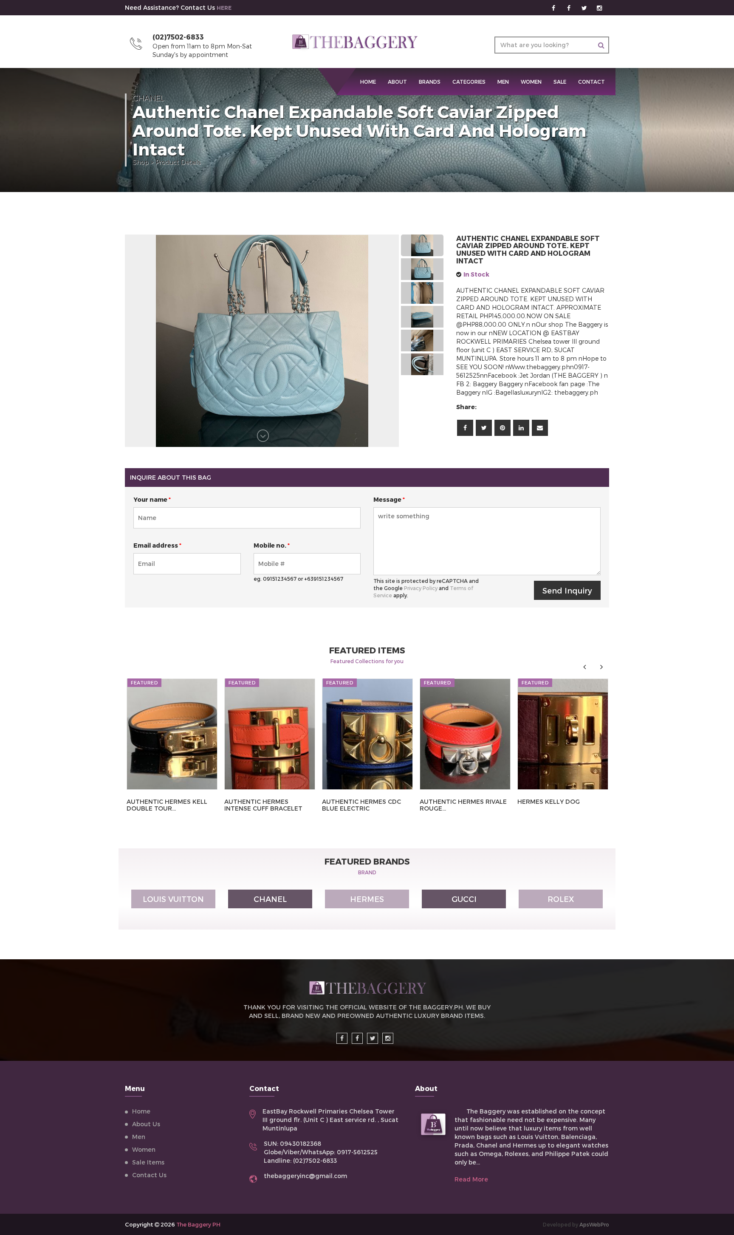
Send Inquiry (567, 590)
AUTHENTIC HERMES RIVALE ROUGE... (463, 804)
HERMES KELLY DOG (548, 801)
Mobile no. (272, 545)
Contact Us (149, 1174)
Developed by (576, 1224)
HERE (224, 8)
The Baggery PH (198, 1224)
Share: (466, 406)
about (397, 82)
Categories (469, 82)
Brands (429, 82)
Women (531, 82)
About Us (146, 1124)
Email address (157, 545)
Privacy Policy (421, 588)
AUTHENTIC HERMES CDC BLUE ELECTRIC (361, 804)
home (368, 82)
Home (141, 1111)
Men (503, 82)
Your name (152, 499)
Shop (141, 162)
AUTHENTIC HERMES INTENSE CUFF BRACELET (263, 804)
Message (389, 499)
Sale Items (148, 1162)
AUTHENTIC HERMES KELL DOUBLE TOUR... (167, 804)
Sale (559, 82)
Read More (471, 1179)
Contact (591, 82)
